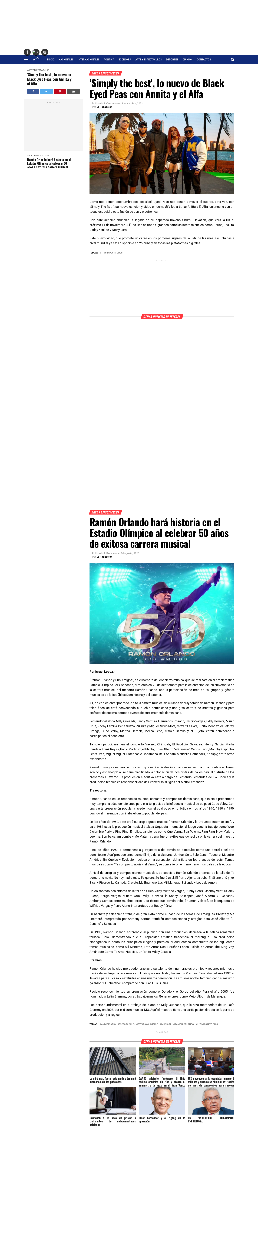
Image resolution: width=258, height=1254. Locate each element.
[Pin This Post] (60, 91)
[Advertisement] (129, 24)
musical (166, 1024)
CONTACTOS (204, 59)
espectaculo (126, 1024)
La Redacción (104, 106)
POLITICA (109, 59)
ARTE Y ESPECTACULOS (148, 59)
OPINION (188, 59)
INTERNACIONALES (89, 59)
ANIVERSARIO (108, 1024)
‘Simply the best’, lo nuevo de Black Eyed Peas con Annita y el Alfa (49, 79)
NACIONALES (66, 59)
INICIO (50, 59)
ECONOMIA (124, 59)
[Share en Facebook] (33, 91)
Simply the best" (115, 253)
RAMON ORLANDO (184, 1024)
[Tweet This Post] (46, 91)
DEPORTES (172, 59)
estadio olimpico (148, 1024)
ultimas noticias (207, 1024)
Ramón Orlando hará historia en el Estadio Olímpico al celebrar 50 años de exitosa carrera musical (49, 163)
